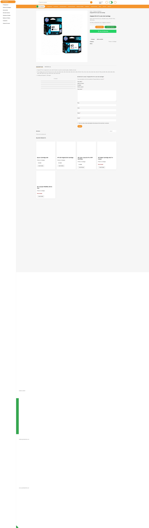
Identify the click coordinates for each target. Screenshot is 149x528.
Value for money (80, 83)
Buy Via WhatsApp (104, 31)
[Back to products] (115, 12)
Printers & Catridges (97, 11)
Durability (79, 85)
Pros (78, 102)
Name (78, 113)
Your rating (79, 81)
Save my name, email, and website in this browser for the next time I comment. (94, 123)
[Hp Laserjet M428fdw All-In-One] (46, 176)
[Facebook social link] (114, 43)
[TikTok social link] (116, 43)
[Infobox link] (44, 273)
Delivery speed (80, 86)
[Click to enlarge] (38, 59)
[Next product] (116, 12)
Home (91, 11)
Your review (80, 89)
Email (78, 118)
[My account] (115, 2)
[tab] (39, 67)
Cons (78, 107)
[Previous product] (113, 12)
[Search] (91, 2)
